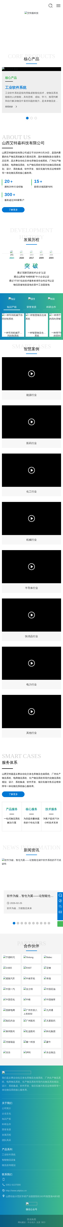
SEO (43, 1222)
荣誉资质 (6, 1129)
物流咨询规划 (9, 1165)
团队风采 (6, 1140)
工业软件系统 (9, 1154)
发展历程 (31, 239)
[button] (14, 923)
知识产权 (6, 1119)
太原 (38, 1222)
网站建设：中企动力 (26, 1222)
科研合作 (6, 1124)
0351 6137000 (13, 1184)
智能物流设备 (51, 87)
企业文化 (6, 1113)
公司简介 (6, 1108)
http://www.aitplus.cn (16, 1190)
